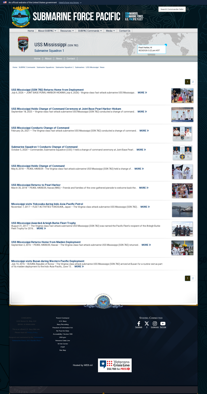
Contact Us (124, 31)
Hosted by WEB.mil (83, 365)
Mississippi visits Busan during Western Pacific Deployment (47, 261)
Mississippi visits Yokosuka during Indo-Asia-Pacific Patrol (47, 204)
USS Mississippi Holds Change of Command (38, 165)
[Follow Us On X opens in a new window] (147, 324)
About (48, 58)
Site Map (62, 350)
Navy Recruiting (63, 324)
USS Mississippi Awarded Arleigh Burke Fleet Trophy (43, 223)
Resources (65, 31)
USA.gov (62, 337)
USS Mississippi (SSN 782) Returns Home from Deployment (47, 89)
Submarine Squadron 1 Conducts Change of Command (44, 146)
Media (109, 31)
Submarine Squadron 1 (49, 51)
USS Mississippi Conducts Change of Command (40, 127)
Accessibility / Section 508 (62, 334)
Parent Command (62, 318)
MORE (141, 92)
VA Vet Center (63, 344)
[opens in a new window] (155, 324)
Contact (71, 58)
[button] (70, 2)
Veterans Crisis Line (62, 340)
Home (31, 31)
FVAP (63, 347)
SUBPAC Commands (88, 31)
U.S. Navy (62, 321)
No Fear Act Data (62, 331)
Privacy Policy (32, 332)
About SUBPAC (46, 31)
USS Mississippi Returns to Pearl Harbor (36, 185)
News (59, 58)
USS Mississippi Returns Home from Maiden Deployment (46, 242)
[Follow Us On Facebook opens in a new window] (139, 324)
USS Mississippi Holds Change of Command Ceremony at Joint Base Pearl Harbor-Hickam (66, 108)
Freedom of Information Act (63, 327)
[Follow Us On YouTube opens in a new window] (163, 324)
